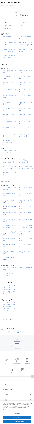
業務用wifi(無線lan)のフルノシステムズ (10, 5)
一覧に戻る (9, 319)
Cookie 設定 (17, 413)
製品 (6, 363)
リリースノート (25, 25)
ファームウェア (8, 28)
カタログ (25, 22)
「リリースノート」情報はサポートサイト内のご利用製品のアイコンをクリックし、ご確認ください (9, 289)
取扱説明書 (8, 25)
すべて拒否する (17, 417)
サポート (22, 5)
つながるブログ (7, 389)
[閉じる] (31, 403)
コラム (5, 384)
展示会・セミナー (17, 363)
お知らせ (5, 400)
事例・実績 (27, 363)
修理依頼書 (6, 36)
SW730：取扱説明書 (24, 267)
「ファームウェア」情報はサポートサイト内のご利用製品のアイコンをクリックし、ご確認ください (9, 306)
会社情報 (5, 394)
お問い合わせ (22, 372)
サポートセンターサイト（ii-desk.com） (17, 347)
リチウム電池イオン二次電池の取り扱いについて (16, 332)
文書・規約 (8, 22)
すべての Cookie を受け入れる (17, 421)
